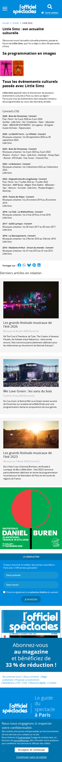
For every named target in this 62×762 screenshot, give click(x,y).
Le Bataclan (15, 163)
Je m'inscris (31, 599)
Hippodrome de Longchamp (23, 178)
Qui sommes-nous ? (12, 676)
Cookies (52, 682)
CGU (25, 682)
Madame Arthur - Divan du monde (26, 247)
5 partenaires (24, 737)
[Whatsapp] (24, 265)
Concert (33, 116)
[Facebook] (19, 265)
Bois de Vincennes (18, 116)
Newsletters (8, 682)
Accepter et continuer (31, 750)
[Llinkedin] (39, 265)
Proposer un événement (27, 679)
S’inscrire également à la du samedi (32, 592)
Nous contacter (31, 676)
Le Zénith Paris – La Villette (22, 134)
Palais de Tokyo (16, 196)
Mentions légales (38, 682)
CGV (18, 682)
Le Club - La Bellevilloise (21, 211)
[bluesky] (29, 265)
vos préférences (21, 740)
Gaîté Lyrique (15, 223)
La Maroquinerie (17, 235)
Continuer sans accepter (31, 757)
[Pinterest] (34, 265)
